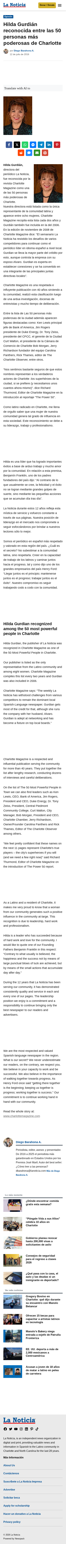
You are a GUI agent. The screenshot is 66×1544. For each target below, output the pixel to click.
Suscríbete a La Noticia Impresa (22, 1481)
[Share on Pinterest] (57, 145)
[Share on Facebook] (9, 145)
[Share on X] (17, 145)
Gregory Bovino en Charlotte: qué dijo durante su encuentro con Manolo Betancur (43, 1301)
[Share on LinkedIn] (49, 145)
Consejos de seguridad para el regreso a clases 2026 (41, 1259)
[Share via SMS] (29, 153)
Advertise (9, 1489)
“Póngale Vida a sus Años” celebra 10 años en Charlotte (43, 1222)
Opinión (8, 17)
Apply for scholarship (16, 1505)
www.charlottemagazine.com (21, 1116)
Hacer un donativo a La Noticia (22, 1513)
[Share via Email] (37, 153)
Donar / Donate (47, 5)
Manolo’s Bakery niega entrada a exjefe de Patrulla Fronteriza (43, 1335)
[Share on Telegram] (41, 145)
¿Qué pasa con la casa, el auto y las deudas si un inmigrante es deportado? (42, 1277)
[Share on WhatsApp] (25, 145)
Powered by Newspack (14, 1539)
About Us (9, 1465)
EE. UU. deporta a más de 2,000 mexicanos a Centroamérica (42, 1352)
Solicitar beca (11, 1497)
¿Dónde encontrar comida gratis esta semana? (42, 1202)
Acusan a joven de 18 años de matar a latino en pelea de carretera (43, 1370)
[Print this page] (45, 153)
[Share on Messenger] (33, 145)
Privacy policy (12, 1521)
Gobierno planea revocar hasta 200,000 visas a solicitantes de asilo (41, 1241)
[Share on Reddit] (21, 153)
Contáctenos (11, 1473)
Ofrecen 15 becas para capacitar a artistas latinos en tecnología (43, 1319)
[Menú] (60, 5)
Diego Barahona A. (24, 50)
